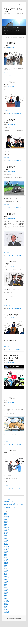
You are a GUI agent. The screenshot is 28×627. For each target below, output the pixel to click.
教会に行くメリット (8, 30)
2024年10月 (6, 529)
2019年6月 (6, 584)
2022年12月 (6, 562)
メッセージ (16, 30)
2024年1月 (6, 543)
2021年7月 (6, 570)
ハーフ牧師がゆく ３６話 (9, 507)
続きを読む (7, 73)
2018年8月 (6, 590)
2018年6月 (6, 593)
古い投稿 (6, 493)
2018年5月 (6, 595)
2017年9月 (6, 606)
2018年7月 (6, 592)
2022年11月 (6, 563)
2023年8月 (6, 551)
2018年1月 (6, 600)
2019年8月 (6, 581)
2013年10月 (6, 612)
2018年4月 (6, 597)
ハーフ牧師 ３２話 (11, 315)
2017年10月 (6, 604)
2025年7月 (6, 519)
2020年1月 (6, 576)
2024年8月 (6, 532)
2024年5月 (6, 537)
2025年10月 (6, 518)
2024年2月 (6, 541)
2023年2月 (6, 560)
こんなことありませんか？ (14, 27)
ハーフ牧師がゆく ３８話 (9, 500)
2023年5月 (6, 555)
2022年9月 (6, 565)
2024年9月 (6, 530)
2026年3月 (6, 513)
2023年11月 (6, 546)
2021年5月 (6, 573)
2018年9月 (6, 589)
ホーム (5, 27)
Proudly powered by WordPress (14, 618)
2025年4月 (6, 522)
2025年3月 (6, 524)
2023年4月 (6, 557)
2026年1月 (6, 514)
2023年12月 (6, 544)
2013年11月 (6, 611)
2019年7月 (6, 582)
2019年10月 (6, 578)
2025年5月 (6, 521)
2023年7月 (6, 552)
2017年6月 (6, 609)
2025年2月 (6, 526)
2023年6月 (6, 554)
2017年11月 (6, 603)
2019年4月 (6, 586)
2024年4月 (6, 538)
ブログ (5, 33)
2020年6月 (6, 574)
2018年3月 (6, 598)
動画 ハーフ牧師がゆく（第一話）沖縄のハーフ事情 (11, 357)
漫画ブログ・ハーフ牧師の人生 (15, 76)
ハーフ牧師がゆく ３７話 (9, 503)
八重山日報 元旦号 (8, 501)
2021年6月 (6, 571)
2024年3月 (6, 540)
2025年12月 (6, 516)
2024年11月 (6, 527)
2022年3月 (6, 568)
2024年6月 (6, 535)
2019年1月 (6, 587)
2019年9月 (6, 579)
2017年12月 (6, 601)
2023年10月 (6, 548)
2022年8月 (6, 567)
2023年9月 (6, 549)
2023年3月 (6, 559)
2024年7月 (6, 533)
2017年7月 (6, 608)
